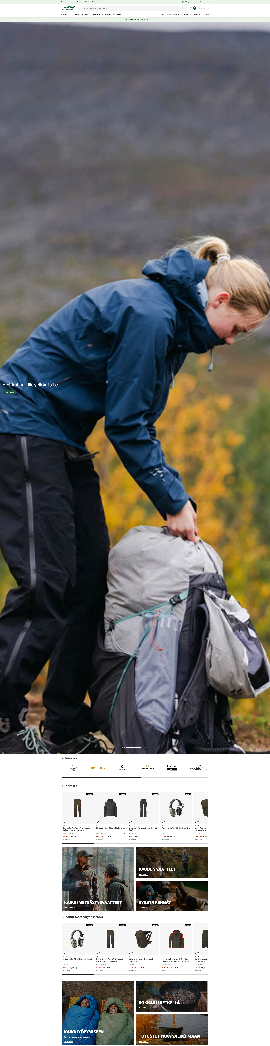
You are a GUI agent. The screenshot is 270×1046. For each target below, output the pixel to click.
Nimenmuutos (196, 14)
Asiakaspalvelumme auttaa (202, 2)
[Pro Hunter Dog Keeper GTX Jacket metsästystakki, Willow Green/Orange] (176, 939)
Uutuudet (185, 14)
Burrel (163, 826)
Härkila (65, 826)
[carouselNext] (206, 769)
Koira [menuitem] (119, 14)
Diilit (163, 14)
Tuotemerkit (176, 14)
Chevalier (197, 826)
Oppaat (168, 14)
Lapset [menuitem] (86, 14)
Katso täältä (68, 908)
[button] (122, 747)
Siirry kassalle (202, 8)
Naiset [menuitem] (76, 14)
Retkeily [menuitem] (109, 14)
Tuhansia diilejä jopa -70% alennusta (135, 19)
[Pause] (145, 747)
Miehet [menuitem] (65, 14)
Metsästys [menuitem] (97, 14)
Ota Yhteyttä (205, 14)
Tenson (98, 826)
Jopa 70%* (8, 392)
